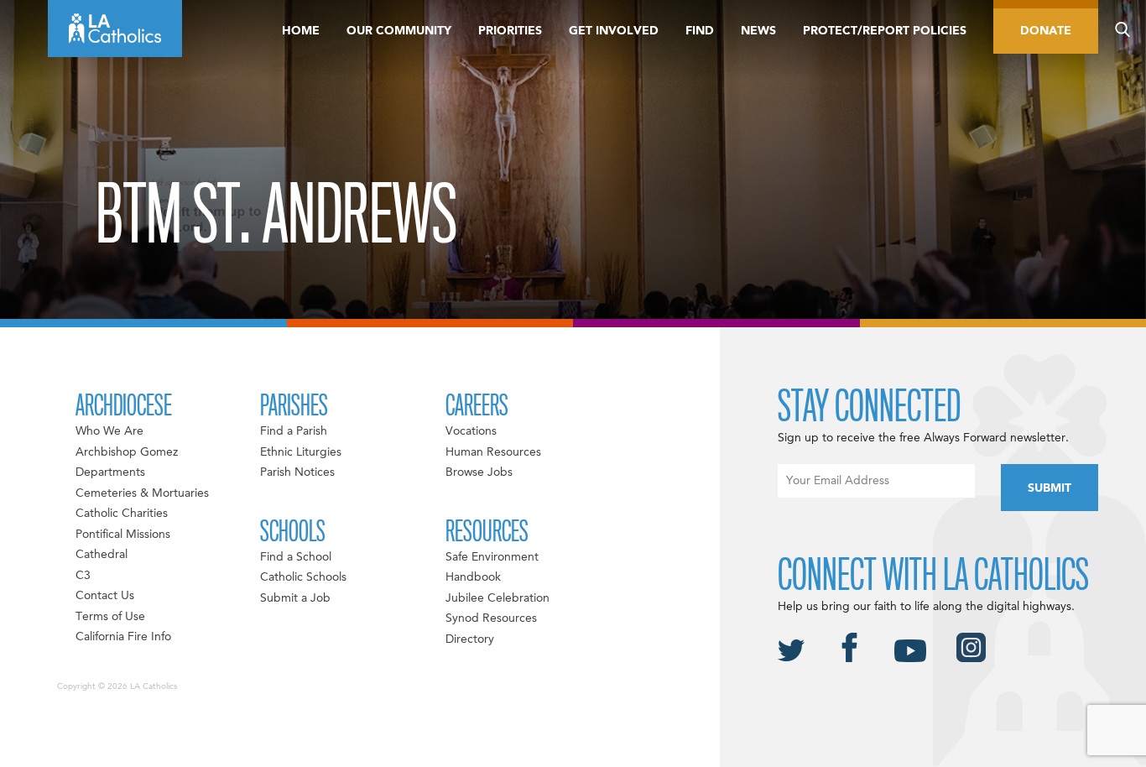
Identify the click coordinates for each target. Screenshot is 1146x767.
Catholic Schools (303, 577)
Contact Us (105, 596)
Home (301, 31)
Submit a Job (295, 598)
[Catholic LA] (115, 28)
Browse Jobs (479, 472)
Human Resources (493, 452)
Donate (1045, 31)
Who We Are (109, 431)
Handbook (473, 577)
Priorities (510, 31)
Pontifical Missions (123, 534)
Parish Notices (297, 472)
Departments (110, 472)
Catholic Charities (122, 513)
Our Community (398, 31)
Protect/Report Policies (884, 31)
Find (699, 31)
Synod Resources (491, 618)
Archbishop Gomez (127, 452)
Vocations (471, 431)
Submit (1049, 488)
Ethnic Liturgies (300, 452)
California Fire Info (123, 637)
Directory (469, 639)
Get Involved (614, 31)
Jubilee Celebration (497, 598)
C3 (83, 576)
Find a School (295, 557)
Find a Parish (293, 431)
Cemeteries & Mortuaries (142, 493)
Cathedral (102, 555)
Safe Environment (492, 557)
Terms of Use (110, 617)
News (758, 31)
